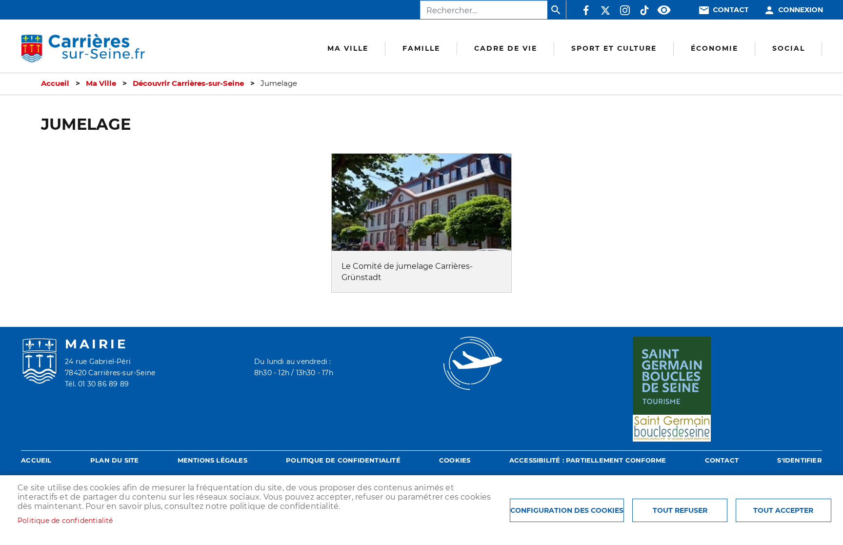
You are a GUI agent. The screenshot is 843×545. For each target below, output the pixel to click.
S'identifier (799, 460)
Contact (731, 10)
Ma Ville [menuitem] (347, 48)
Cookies (454, 460)
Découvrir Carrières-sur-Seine (188, 83)
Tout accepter (783, 510)
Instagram (625, 10)
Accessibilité (664, 10)
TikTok (644, 10)
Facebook (586, 10)
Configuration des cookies (566, 510)
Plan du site (114, 460)
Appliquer (556, 9)
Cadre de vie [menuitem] (505, 48)
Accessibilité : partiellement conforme (587, 460)
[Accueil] (83, 49)
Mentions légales (212, 460)
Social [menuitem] (788, 48)
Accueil (55, 83)
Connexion (800, 10)
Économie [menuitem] (714, 48)
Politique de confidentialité (343, 460)
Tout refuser (680, 510)
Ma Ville (101, 83)
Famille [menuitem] (421, 48)
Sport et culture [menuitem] (614, 48)
